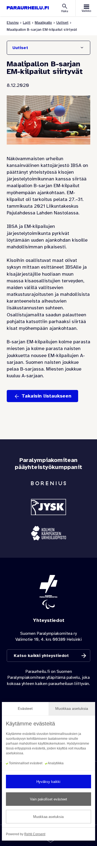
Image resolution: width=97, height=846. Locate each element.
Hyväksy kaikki (48, 782)
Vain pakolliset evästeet (48, 799)
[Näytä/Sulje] (82, 47)
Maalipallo (43, 22)
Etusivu (13, 22)
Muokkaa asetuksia (48, 817)
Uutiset (62, 22)
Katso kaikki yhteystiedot (41, 655)
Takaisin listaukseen (46, 396)
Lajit (26, 22)
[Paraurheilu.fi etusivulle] (28, 8)
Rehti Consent (34, 834)
